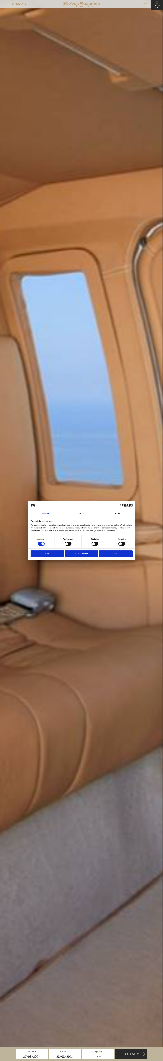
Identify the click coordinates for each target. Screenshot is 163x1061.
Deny (47, 554)
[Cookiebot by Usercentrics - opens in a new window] (122, 505)
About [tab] (117, 513)
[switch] (68, 544)
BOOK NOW (157, 6)
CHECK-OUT (65, 1052)
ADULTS (98, 1052)
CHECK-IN (32, 1052)
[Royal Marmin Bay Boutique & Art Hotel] (81, 4)
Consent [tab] (45, 513)
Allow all (115, 554)
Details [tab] (81, 513)
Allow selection (81, 554)
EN (145, 4)
